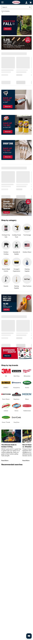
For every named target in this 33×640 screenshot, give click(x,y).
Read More (4, 460)
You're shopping (5, 11)
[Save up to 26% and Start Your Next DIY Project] (16, 303)
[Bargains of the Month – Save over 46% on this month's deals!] (16, 353)
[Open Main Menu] (2, 2)
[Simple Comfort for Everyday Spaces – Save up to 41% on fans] (16, 207)
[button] (26, 2)
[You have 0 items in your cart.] (31, 2)
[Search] (30, 7)
